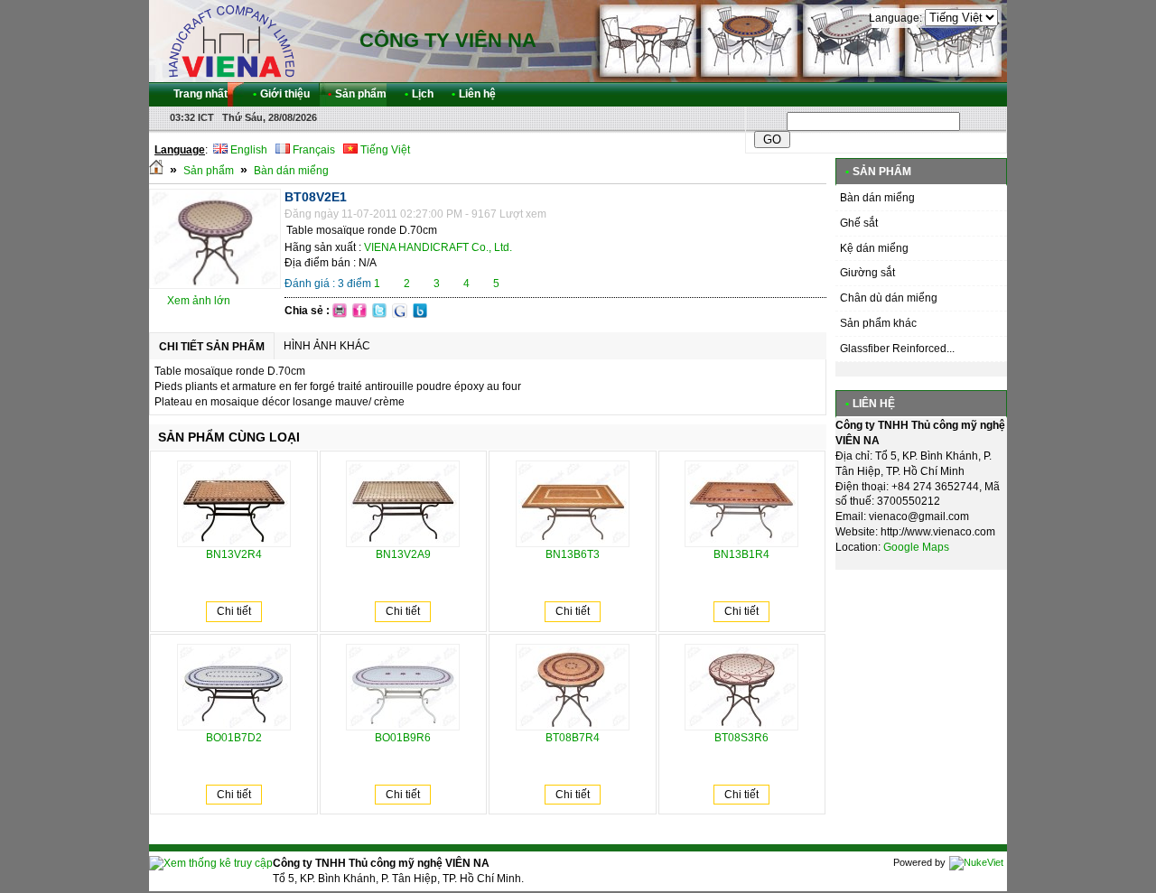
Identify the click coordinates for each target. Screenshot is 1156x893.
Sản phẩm (208, 170)
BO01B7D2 (234, 737)
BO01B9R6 (403, 737)
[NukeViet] (976, 862)
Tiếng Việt (384, 150)
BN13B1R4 (741, 554)
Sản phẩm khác (878, 323)
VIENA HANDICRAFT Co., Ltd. (438, 247)
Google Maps (916, 547)
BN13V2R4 (234, 554)
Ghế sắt (859, 223)
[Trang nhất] (156, 170)
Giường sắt (867, 272)
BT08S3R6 (741, 737)
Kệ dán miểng (874, 248)
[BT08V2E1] (215, 285)
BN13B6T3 (572, 554)
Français (312, 150)
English (247, 150)
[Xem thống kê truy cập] (211, 863)
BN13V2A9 (403, 554)
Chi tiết (234, 611)
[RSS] (977, 94)
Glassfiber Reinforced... (897, 348)
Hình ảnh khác (327, 346)
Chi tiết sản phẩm (212, 346)
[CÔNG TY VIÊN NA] (230, 40)
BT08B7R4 (572, 737)
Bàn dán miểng (291, 170)
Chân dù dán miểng (888, 298)
